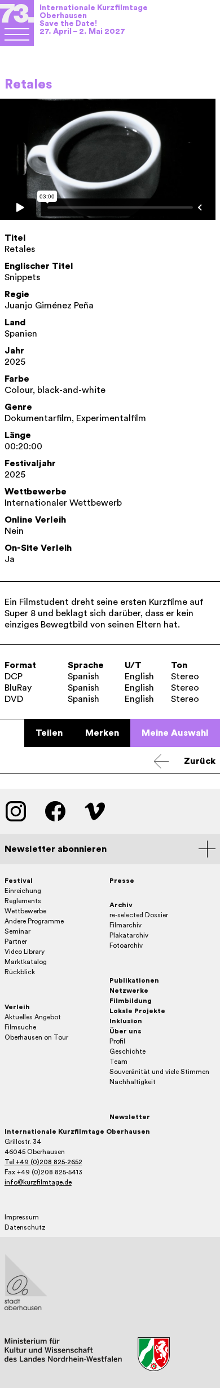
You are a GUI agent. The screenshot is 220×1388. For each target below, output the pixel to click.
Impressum (22, 1217)
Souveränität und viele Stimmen (159, 1071)
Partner (16, 941)
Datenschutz (25, 1227)
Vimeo (94, 811)
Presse (121, 880)
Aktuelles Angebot (33, 1017)
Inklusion (125, 1021)
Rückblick (20, 972)
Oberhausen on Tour (36, 1037)
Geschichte (127, 1051)
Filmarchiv (125, 925)
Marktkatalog (26, 961)
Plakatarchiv (128, 935)
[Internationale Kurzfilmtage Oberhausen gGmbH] (17, 34)
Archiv (121, 904)
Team (118, 1061)
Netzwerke (128, 990)
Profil (117, 1041)
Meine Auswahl (175, 732)
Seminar (17, 931)
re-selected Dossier (138, 915)
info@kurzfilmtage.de (38, 1182)
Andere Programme (34, 921)
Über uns (125, 1031)
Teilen (49, 732)
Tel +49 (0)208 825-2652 (43, 1162)
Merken (102, 732)
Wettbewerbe (25, 911)
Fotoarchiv (126, 945)
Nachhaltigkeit (132, 1081)
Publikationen (134, 980)
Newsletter (129, 1116)
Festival (19, 880)
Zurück (199, 761)
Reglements (23, 901)
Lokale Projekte (137, 1010)
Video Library (25, 951)
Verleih (17, 1007)
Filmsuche (20, 1027)
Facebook (55, 811)
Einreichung (23, 890)
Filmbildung (130, 1000)
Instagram (16, 811)
